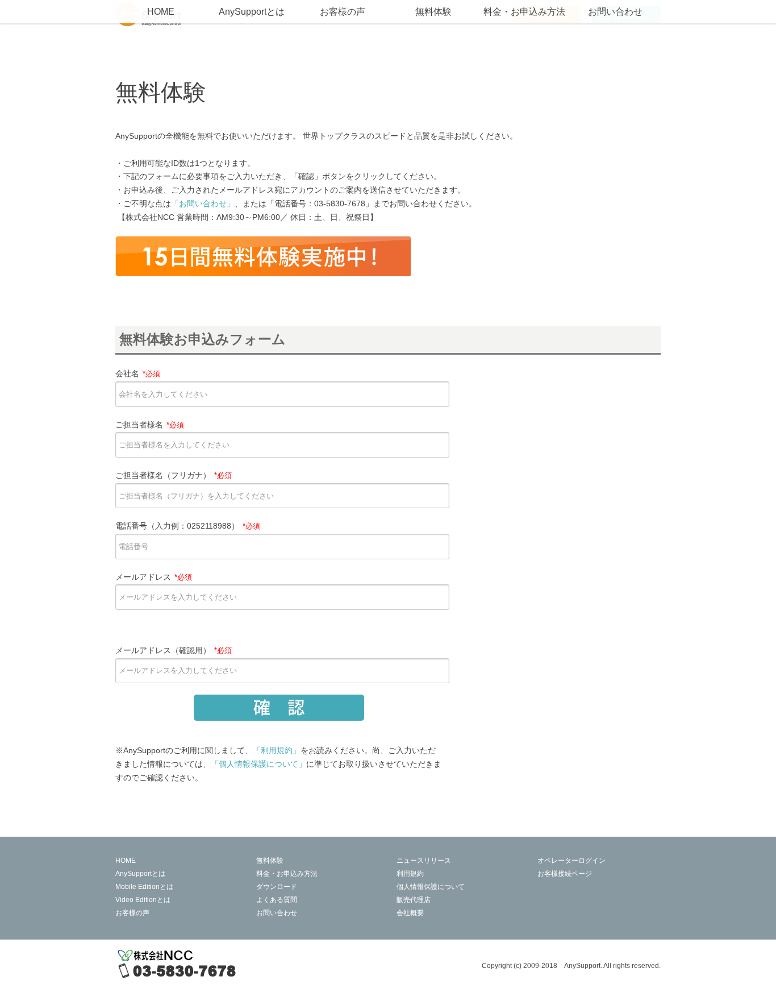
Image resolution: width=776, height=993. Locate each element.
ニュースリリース (424, 861)
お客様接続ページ (564, 874)
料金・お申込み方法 (524, 11)
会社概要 (410, 913)
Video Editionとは (142, 900)
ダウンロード (276, 887)
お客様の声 (342, 11)
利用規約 (410, 874)
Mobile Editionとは (144, 887)
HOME (160, 11)
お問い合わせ (615, 11)
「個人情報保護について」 (258, 763)
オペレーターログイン (571, 861)
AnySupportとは (252, 11)
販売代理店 (414, 900)
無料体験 (433, 11)
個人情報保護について (431, 887)
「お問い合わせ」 (203, 203)
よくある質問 (276, 900)
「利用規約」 (277, 750)
